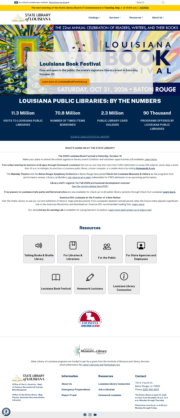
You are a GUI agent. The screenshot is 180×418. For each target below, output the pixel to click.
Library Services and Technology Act (101, 365)
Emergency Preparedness (76, 389)
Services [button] (114, 17)
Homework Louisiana (109, 395)
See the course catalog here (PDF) (90, 186)
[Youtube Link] (95, 415)
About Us (67, 384)
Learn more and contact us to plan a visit (129, 210)
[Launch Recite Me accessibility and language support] (6, 412)
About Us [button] (157, 17)
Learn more (151, 159)
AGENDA (144, 7)
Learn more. (169, 192)
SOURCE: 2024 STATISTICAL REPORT (90, 136)
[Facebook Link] (85, 415)
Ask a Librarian (106, 389)
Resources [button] (135, 17)
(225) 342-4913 (151, 389)
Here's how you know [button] (58, 2)
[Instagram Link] (90, 415)
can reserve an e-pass (79, 177)
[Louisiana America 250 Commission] (90, 319)
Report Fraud (69, 395)
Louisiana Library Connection (114, 384)
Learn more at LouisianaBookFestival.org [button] (64, 81)
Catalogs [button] (93, 17)
